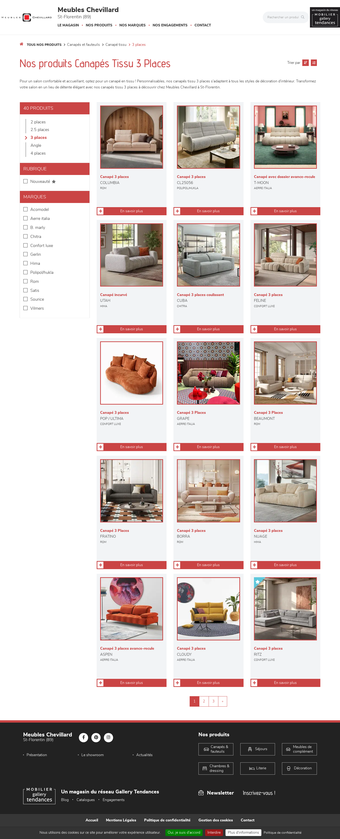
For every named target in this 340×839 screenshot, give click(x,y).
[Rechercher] (304, 17)
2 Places (38, 122)
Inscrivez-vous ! (259, 792)
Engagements (114, 800)
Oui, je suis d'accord (184, 832)
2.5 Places (40, 130)
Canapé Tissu (116, 45)
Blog (65, 800)
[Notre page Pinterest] (96, 737)
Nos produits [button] (99, 25)
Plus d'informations (243, 832)
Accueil (92, 820)
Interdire (214, 832)
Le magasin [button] (68, 25)
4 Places (38, 153)
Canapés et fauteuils (83, 45)
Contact (203, 25)
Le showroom (92, 755)
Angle (36, 145)
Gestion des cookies (215, 820)
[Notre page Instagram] (108, 737)
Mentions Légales (121, 820)
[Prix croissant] (305, 62)
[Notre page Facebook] (83, 737)
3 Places (139, 45)
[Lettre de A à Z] (313, 62)
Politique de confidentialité (167, 820)
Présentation (37, 755)
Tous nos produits (44, 45)
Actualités (144, 755)
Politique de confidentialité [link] (282, 832)
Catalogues (86, 800)
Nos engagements (170, 25)
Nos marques (132, 25)
